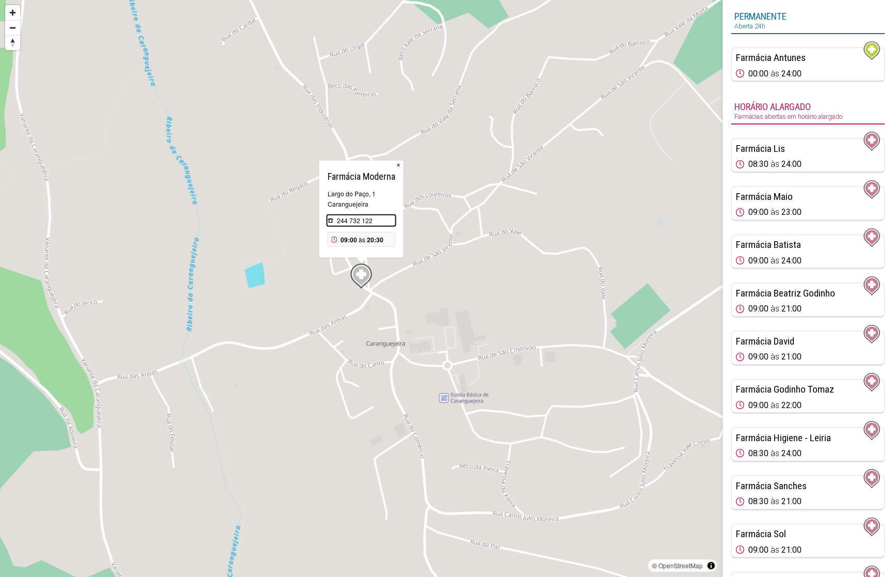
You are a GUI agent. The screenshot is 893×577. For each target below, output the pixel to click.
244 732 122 (355, 220)
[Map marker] (361, 276)
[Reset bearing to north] (12, 42)
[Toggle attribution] (711, 565)
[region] (361, 288)
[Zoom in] (12, 12)
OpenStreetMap (680, 565)
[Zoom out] (12, 27)
